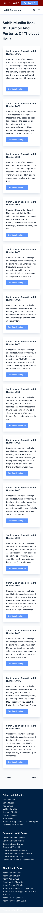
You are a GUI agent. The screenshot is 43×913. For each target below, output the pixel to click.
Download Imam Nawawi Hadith (17, 853)
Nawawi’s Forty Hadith (13, 824)
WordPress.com (20, 910)
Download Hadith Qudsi (13, 856)
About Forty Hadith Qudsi (14, 901)
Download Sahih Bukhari (14, 837)
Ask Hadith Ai (29, 3)
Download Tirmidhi (11, 847)
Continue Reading (16, 89)
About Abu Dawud (11, 879)
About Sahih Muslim (12, 876)
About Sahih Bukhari (12, 872)
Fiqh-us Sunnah (9, 815)
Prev (9, 777)
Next (34, 777)
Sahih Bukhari (9, 799)
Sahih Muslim (8, 803)
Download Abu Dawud (13, 844)
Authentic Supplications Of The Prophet (20, 821)
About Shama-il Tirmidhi (13, 885)
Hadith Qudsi (8, 818)
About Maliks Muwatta (13, 882)
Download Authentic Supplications (18, 859)
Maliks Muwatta (10, 809)
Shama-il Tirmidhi (10, 812)
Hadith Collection (12, 10)
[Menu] (38, 10)
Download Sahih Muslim (13, 841)
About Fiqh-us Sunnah (13, 898)
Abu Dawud (8, 806)
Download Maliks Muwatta (15, 850)
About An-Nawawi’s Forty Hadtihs (18, 888)
